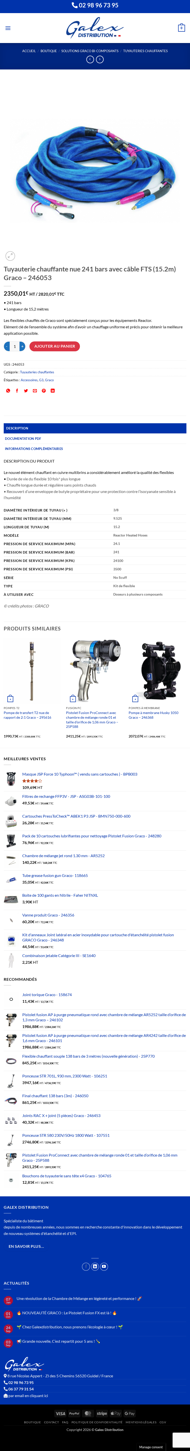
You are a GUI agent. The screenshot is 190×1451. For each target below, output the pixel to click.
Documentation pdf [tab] (23, 439)
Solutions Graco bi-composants (90, 51)
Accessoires (29, 380)
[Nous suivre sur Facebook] (86, 1267)
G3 (41, 380)
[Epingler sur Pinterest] (44, 391)
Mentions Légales (141, 1422)
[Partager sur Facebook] (17, 391)
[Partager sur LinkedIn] (53, 391)
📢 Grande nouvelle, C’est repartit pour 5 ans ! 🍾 (58, 1341)
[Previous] (4, 692)
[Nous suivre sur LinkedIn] (95, 1267)
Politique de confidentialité (97, 1422)
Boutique (49, 51)
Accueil (29, 51)
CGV (163, 1422)
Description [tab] (17, 428)
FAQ (65, 1422)
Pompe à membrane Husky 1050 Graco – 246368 (153, 715)
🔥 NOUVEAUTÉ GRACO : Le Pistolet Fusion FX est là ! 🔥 (67, 1312)
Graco (49, 380)
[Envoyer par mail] (35, 391)
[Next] (186, 692)
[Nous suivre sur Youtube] (104, 1267)
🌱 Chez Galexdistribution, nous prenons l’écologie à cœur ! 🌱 (70, 1326)
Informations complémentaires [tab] (34, 449)
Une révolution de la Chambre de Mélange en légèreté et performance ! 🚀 (79, 1298)
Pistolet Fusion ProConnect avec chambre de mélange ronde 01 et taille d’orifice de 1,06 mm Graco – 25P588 (92, 720)
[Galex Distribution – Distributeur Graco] (95, 28)
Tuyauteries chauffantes (145, 51)
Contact (51, 1422)
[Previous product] (100, 59)
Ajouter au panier (54, 346)
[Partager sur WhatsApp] (8, 391)
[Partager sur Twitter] (26, 391)
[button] (8, 28)
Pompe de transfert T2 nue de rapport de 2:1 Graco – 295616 (27, 715)
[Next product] (90, 59)
